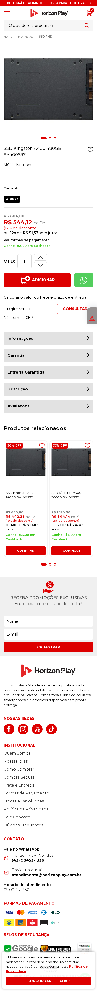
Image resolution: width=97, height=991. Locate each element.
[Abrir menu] (8, 13)
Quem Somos (17, 753)
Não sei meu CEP (18, 318)
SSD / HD (45, 36)
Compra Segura (19, 777)
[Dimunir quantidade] (40, 257)
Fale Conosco (17, 817)
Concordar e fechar (48, 981)
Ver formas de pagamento (27, 240)
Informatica (25, 36)
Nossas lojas (16, 761)
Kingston (23, 164)
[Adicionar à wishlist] (90, 149)
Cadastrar (48, 647)
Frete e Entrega (19, 785)
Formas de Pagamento (26, 793)
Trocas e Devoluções (24, 801)
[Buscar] (86, 25)
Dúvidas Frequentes (23, 825)
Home (8, 36)
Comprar (25, 550)
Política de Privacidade (26, 809)
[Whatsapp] (83, 280)
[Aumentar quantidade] (40, 265)
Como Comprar (19, 769)
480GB (12, 199)
